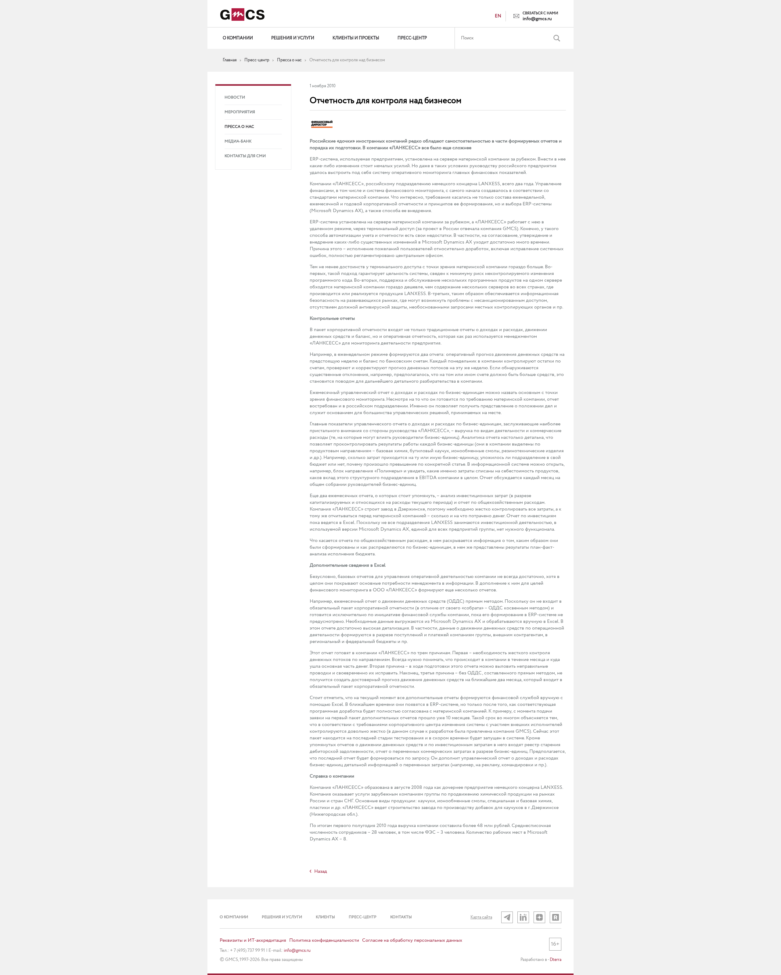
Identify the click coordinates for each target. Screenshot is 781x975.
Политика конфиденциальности (324, 940)
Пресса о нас (239, 126)
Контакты (401, 917)
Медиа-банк (238, 141)
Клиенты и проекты (356, 38)
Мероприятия (240, 112)
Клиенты (325, 917)
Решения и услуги (292, 38)
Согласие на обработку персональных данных (412, 940)
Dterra (555, 960)
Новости (235, 97)
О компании (238, 38)
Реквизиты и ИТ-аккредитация (253, 940)
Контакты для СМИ (245, 156)
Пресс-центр (412, 38)
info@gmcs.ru (537, 18)
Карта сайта (481, 917)
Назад (320, 871)
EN (498, 16)
